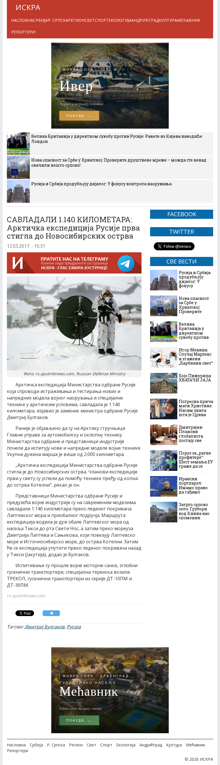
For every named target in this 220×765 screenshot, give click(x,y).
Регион (76, 20)
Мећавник (188, 20)
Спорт (102, 20)
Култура (168, 20)
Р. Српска (58, 20)
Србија (40, 20)
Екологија (120, 20)
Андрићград (145, 20)
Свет (90, 20)
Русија (74, 627)
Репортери (23, 32)
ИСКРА (27, 7)
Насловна (22, 20)
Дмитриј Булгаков (44, 627)
